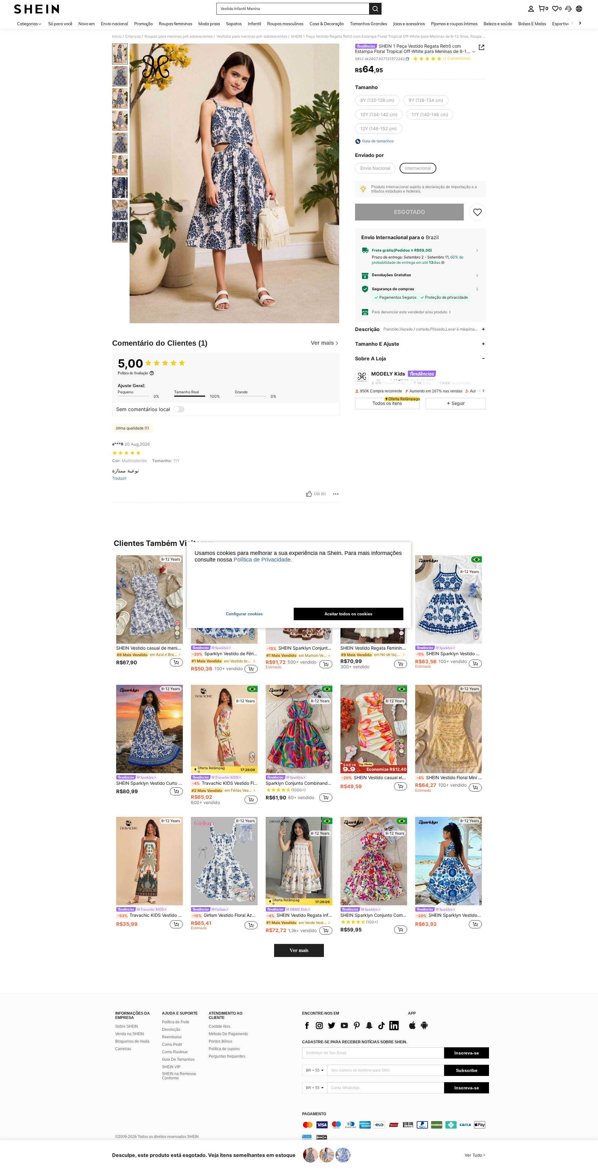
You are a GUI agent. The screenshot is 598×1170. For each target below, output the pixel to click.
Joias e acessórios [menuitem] (409, 23)
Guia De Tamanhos (178, 1059)
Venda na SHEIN (129, 1034)
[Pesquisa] (375, 9)
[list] (352, 1025)
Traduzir (119, 478)
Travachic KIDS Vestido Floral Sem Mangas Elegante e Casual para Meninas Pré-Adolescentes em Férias (150, 915)
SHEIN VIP (171, 1067)
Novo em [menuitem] (86, 23)
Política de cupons (224, 1049)
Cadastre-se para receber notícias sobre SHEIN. (354, 1042)
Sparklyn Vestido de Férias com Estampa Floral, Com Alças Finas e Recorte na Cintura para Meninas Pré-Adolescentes (225, 653)
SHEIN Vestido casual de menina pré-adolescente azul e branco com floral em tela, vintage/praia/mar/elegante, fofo (149, 648)
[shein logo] (36, 8)
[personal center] (531, 8)
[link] (543, 8)
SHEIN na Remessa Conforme (179, 1076)
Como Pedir (172, 1044)
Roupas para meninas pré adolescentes (179, 36)
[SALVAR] (477, 212)
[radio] (377, 100)
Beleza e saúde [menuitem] (498, 23)
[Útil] (309, 494)
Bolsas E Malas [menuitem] (532, 23)
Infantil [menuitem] (254, 23)
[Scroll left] (572, 23)
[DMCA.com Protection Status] (321, 1137)
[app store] (412, 1028)
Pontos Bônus (220, 1041)
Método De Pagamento (228, 1034)
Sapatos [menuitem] (234, 23)
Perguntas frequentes (227, 1056)
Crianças (133, 36)
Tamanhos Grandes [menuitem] (368, 23)
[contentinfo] (395, 1125)
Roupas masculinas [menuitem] (285, 23)
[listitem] (149, 615)
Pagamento (314, 1114)
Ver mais (299, 950)
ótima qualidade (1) (132, 428)
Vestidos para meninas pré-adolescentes (251, 36)
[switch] (178, 409)
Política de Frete (175, 1022)
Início (116, 36)
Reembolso (172, 1037)
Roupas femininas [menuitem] (175, 23)
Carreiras (123, 1049)
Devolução (171, 1029)
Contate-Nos (219, 1026)
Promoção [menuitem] (143, 23)
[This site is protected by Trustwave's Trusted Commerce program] (306, 1137)
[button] (568, 8)
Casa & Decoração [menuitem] (327, 23)
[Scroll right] (580, 23)
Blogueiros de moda (132, 1041)
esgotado (409, 212)
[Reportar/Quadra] (335, 494)
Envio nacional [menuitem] (114, 23)
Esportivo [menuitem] (561, 23)
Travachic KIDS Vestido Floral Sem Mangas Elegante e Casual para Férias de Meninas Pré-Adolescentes (225, 783)
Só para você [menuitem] (60, 23)
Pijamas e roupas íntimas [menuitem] (454, 23)
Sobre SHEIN (126, 1026)
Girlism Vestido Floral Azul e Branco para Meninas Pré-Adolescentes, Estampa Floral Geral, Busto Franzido (225, 915)
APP (412, 1013)
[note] (224, 769)
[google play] (424, 1028)
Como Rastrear (175, 1052)
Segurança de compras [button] (393, 289)
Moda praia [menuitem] (209, 23)
